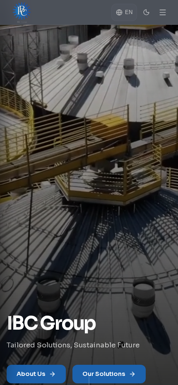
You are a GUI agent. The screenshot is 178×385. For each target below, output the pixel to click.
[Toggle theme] (146, 12)
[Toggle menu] (163, 12)
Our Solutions (103, 374)
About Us (31, 374)
